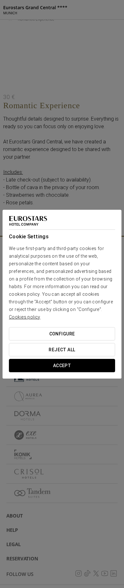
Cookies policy (24, 317)
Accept (62, 365)
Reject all (62, 349)
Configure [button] (62, 333)
